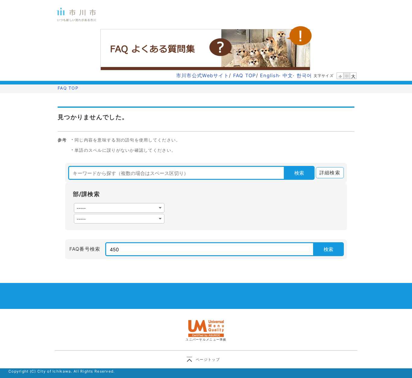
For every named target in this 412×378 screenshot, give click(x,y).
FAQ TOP (244, 75)
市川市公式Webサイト (202, 75)
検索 (299, 173)
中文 (288, 75)
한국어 (304, 75)
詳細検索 (328, 173)
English (269, 75)
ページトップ (208, 359)
